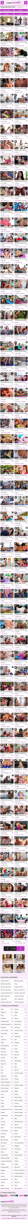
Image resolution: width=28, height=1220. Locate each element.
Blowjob (8, 61)
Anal (3, 169)
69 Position (7, 1142)
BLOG (3, 1218)
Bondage (7, 1048)
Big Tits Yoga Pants (6, 987)
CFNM (7, 1106)
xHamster (4, 43)
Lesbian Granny (7, 1021)
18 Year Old (21, 1149)
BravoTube (4, 538)
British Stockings (7, 1158)
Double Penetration (7, 1024)
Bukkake (7, 1060)
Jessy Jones (18, 649)
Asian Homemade (21, 1142)
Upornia (17, 631)
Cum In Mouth (7, 1030)
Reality (21, 1033)
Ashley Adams (5, 30)
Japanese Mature (7, 1085)
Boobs (22, 45)
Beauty (21, 1139)
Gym (3, 355)
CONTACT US (23, 1218)
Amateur (4, 123)
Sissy (11, 185)
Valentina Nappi (19, 154)
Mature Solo (7, 1054)
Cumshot (22, 76)
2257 (19, 1218)
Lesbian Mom (7, 1130)
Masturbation (7, 1179)
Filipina (21, 1091)
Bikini (21, 1118)
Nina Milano (18, 169)
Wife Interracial (21, 1188)
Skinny (7, 1173)
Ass (25, 339)
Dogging (7, 1170)
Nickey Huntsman (20, 819)
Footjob (21, 1164)
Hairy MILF (21, 1167)
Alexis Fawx (18, 571)
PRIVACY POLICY (11, 1218)
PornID (17, 121)
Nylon (7, 1094)
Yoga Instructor (5, 980)
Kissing (10, 695)
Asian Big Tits (7, 1155)
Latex (21, 1048)
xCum (3, 198)
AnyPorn (18, 90)
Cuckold (7, 1121)
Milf (26, 61)
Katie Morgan (19, 417)
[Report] (12, 28)
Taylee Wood (5, 571)
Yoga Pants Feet (19, 987)
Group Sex (23, 742)
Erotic (21, 1045)
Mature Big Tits (7, 1045)
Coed (7, 1118)
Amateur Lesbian (21, 1085)
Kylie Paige (18, 633)
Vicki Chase (4, 633)
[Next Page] (20, 948)
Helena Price (18, 772)
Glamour (21, 1082)
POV (21, 1064)
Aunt (7, 1036)
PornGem (4, 894)
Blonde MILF (21, 1136)
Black (17, 602)
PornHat (18, 446)
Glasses (21, 1124)
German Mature (7, 1088)
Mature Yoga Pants (6, 990)
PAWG (7, 1103)
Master (7, 1152)
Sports (7, 1185)
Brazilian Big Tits (21, 1176)
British (21, 1130)
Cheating (21, 1042)
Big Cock (11, 154)
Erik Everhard (19, 123)
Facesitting (21, 1036)
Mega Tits (7, 1064)
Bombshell (4, 324)
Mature (8, 123)
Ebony (9, 432)
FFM (7, 1073)
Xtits (17, 28)
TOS (6, 1218)
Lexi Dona (18, 865)
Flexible (17, 61)
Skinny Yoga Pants (19, 1002)
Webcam (21, 1088)
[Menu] (2, 2)
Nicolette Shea (5, 293)
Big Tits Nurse (7, 1139)
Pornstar (6, 107)
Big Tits (22, 30)
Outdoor (7, 1124)
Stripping (21, 1146)
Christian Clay (19, 525)
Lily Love (4, 803)
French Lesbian (21, 1109)
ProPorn (4, 399)
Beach (21, 1133)
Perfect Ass (7, 1149)
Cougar (21, 1152)
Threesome (7, 355)
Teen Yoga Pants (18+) (7, 993)
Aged (7, 1009)
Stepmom (7, 1012)
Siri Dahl (4, 308)
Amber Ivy (18, 726)
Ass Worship (22, 602)
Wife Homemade (21, 1121)
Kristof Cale (4, 92)
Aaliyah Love (18, 788)
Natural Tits (7, 664)
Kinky (21, 1179)
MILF (21, 1039)
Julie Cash (4, 618)
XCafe (3, 322)
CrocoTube (4, 105)
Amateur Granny (21, 1030)
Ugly (21, 1067)
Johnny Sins (18, 587)
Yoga (10, 30)
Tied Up (7, 1182)
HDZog (3, 152)
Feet (7, 1067)
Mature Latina (21, 1097)
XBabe (3, 59)
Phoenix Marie (5, 649)
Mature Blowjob (21, 1155)
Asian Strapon (21, 1127)
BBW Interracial (21, 1106)
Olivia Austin (4, 154)
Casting (21, 1079)
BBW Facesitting (7, 1188)
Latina (3, 540)
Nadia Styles (4, 138)
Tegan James (19, 324)
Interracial (24, 200)
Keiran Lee (18, 912)
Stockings (21, 1027)
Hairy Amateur (7, 1079)
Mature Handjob (21, 1112)
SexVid (17, 43)
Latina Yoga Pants (19, 996)
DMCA (16, 1218)
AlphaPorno (18, 662)
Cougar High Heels (21, 1173)
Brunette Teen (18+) (7, 1109)
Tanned (21, 1161)
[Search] (25, 2)
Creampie (7, 1018)
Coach (6, 417)
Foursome (7, 1133)
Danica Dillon (5, 509)
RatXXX (3, 291)
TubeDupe (18, 214)
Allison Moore (19, 448)
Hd (2, 107)
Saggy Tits (7, 1076)
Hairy (21, 1185)
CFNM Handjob (7, 1167)
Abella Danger (19, 262)
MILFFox (17, 74)
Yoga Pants (4, 999)
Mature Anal (21, 1024)
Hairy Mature (21, 1060)
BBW (21, 1057)
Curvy (9, 324)
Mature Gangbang (7, 1082)
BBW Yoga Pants (19, 980)
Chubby (21, 1103)
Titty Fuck (21, 1182)
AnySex (17, 59)
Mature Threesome (21, 1170)
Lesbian (17, 92)
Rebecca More (19, 231)
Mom (23, 308)
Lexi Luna (18, 479)
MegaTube (4, 446)
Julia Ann (4, 45)
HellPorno (4, 121)
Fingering (23, 401)
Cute (7, 1070)
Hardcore (4, 185)
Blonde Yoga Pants (6, 983)
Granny (21, 1012)
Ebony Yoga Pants (5, 996)
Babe (7, 1127)
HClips (3, 724)
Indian (21, 1076)
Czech (7, 1097)
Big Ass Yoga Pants (20, 990)
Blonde (8, 45)
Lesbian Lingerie (21, 1073)
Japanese (7, 1039)
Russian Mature (21, 1115)
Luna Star (18, 401)
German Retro (7, 1115)
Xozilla (17, 136)
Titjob (24, 664)
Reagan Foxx (19, 107)
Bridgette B (18, 200)
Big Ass (17, 30)
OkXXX (3, 28)
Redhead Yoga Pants (6, 1002)
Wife (17, 215)
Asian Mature (21, 1021)
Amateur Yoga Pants (20, 993)
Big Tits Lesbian (21, 1100)
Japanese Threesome (7, 1161)
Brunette (4, 587)
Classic (21, 1158)
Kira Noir (4, 819)
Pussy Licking (5, 695)
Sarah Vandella (5, 680)
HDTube (17, 229)
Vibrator (7, 1164)
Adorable (18, 45)
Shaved (24, 107)
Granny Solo (7, 1033)
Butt (17, 138)
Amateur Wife (7, 1091)
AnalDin (3, 353)
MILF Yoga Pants (19, 999)
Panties (21, 1094)
